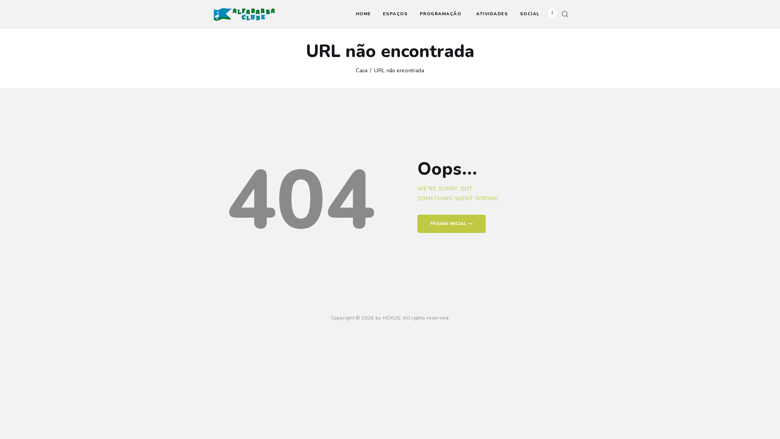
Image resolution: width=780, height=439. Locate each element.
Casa (361, 70)
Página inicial (448, 224)
